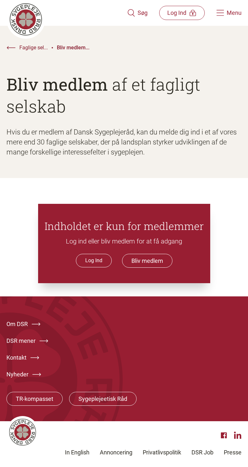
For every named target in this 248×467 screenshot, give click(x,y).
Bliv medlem (147, 260)
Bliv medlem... (73, 48)
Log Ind (93, 260)
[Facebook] (225, 435)
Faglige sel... (33, 48)
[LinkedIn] (238, 435)
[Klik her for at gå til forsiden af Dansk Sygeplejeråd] (66, 13)
